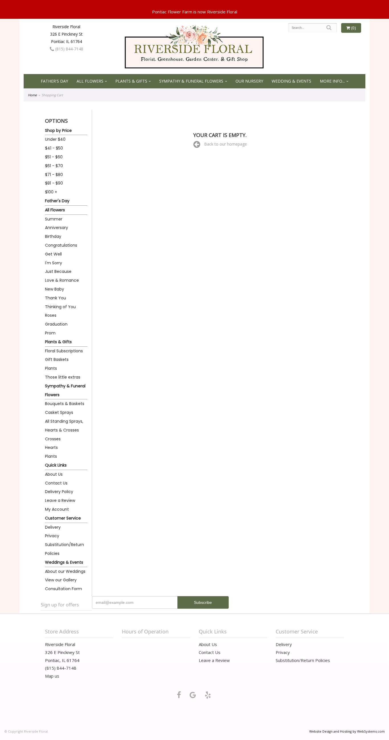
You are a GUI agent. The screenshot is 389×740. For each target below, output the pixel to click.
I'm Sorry (53, 263)
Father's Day (54, 81)
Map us (52, 676)
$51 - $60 (54, 157)
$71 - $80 (54, 174)
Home (32, 95)
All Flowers (90, 81)
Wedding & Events (291, 81)
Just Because (58, 271)
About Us (54, 474)
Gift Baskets (57, 359)
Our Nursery (249, 81)
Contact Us (56, 483)
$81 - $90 (54, 183)
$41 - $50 (54, 148)
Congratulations (61, 245)
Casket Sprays (59, 412)
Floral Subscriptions (64, 351)
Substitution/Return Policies (64, 549)
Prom (50, 333)
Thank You (55, 298)
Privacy (52, 536)
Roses (50, 315)
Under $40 (55, 139)
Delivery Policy (59, 491)
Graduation (56, 324)
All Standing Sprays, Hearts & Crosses (64, 425)
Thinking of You (60, 307)
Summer (53, 219)
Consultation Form (63, 589)
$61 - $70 (54, 166)
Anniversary (56, 227)
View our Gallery (61, 580)
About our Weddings (65, 571)
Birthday (53, 236)
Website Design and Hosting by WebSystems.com (347, 731)
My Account (57, 509)
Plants (51, 368)
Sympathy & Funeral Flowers (191, 81)
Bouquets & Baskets (64, 403)
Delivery (53, 527)
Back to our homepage (225, 144)
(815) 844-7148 (68, 49)
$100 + (51, 192)
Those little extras (62, 377)
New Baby (54, 289)
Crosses (53, 439)
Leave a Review (60, 500)
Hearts (51, 447)
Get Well (53, 254)
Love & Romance (62, 280)
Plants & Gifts (131, 81)
